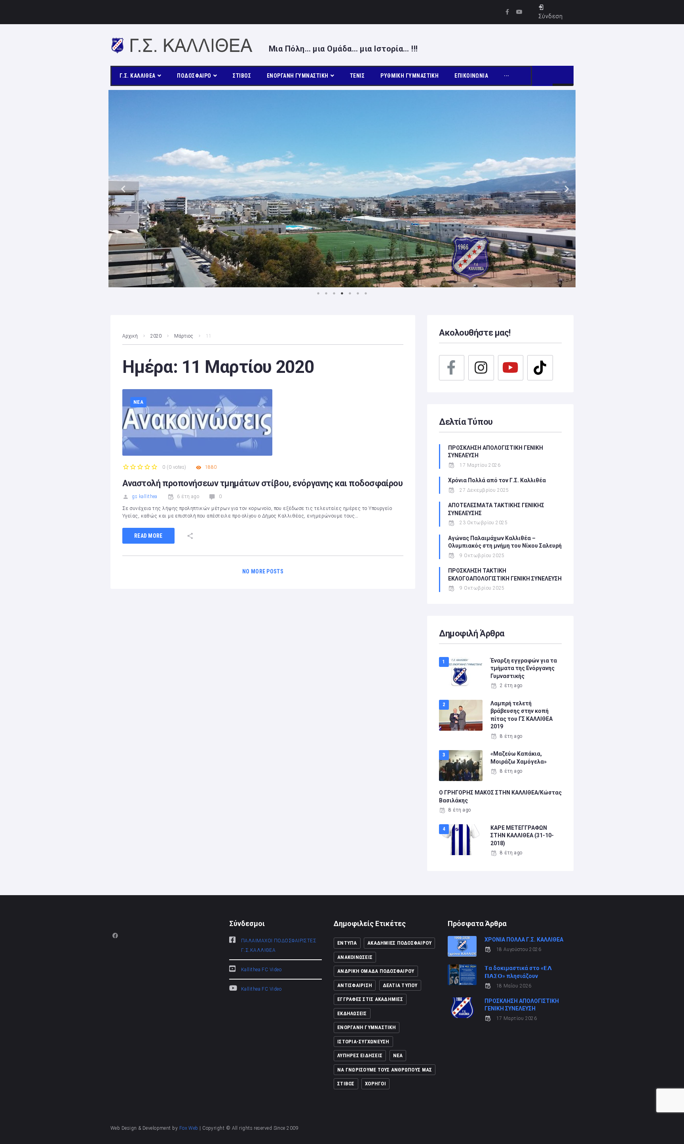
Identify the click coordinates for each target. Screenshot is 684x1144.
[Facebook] (451, 367)
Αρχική (130, 336)
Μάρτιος (183, 336)
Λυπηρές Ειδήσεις (359, 1055)
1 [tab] (318, 293)
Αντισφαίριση (354, 985)
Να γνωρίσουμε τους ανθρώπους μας (384, 1070)
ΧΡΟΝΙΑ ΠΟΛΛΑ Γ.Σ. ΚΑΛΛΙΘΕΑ (523, 939)
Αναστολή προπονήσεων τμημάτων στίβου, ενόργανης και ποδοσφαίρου (262, 483)
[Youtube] (519, 12)
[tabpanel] (342, 188)
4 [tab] (342, 293)
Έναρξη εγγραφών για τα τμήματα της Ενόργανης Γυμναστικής (523, 668)
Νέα (138, 402)
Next (564, 188)
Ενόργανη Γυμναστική (366, 1027)
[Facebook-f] (507, 12)
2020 (156, 336)
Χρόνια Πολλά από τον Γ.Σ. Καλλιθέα (497, 480)
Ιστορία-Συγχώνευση (363, 1042)
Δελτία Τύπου (400, 985)
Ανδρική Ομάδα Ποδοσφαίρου (375, 971)
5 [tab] (350, 293)
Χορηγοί (375, 1084)
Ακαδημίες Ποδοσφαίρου (399, 943)
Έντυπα (347, 943)
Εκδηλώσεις (352, 1013)
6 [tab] (358, 293)
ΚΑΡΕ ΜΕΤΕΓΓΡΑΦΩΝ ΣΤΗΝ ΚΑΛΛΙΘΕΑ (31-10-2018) (522, 835)
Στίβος (346, 1084)
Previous (120, 188)
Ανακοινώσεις (354, 957)
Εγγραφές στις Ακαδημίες (370, 999)
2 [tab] (326, 293)
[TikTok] (540, 367)
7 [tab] (366, 293)
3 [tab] (334, 293)
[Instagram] (481, 367)
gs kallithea (144, 496)
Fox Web (188, 1128)
